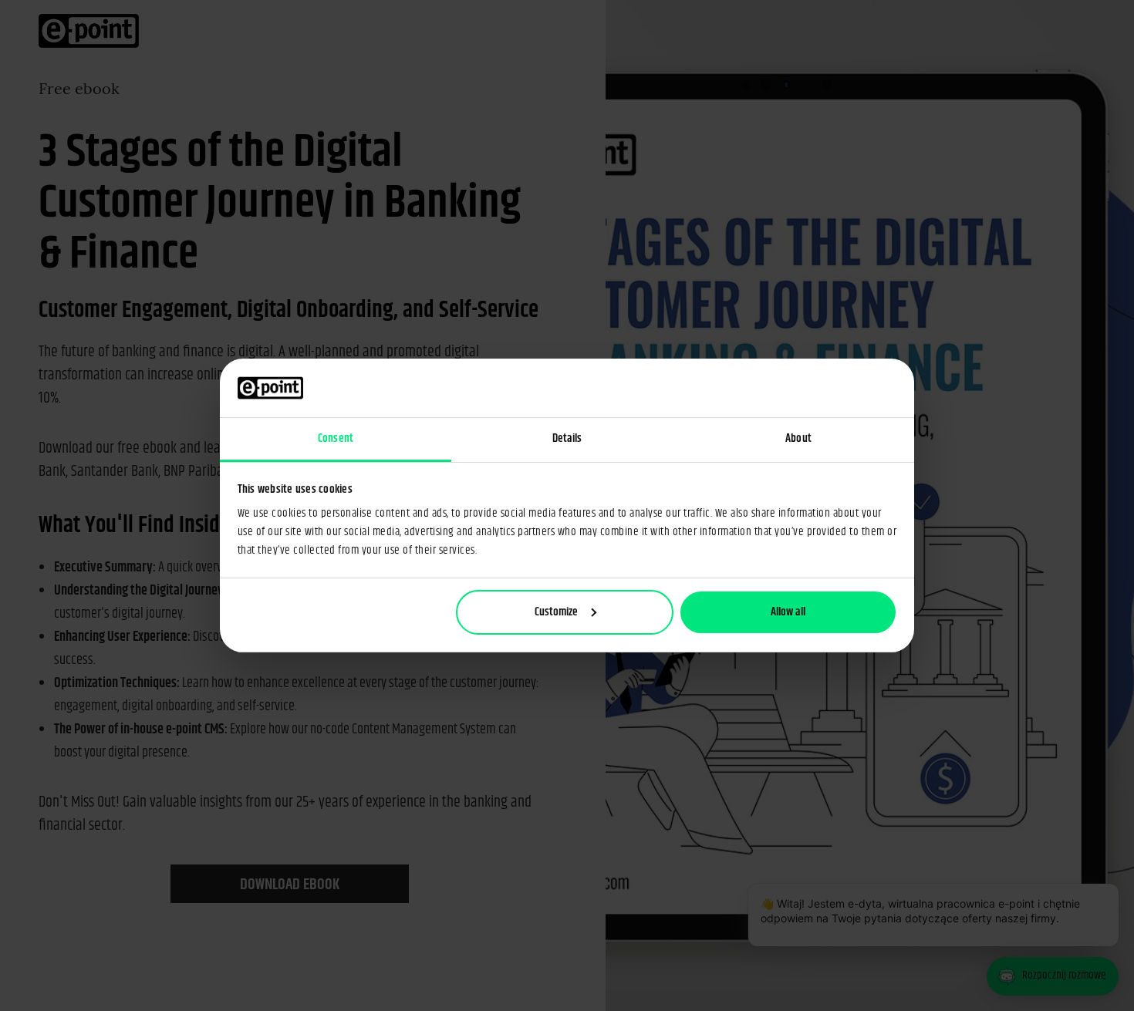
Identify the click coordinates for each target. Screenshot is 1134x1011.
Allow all (788, 612)
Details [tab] (567, 438)
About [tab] (798, 438)
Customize (556, 612)
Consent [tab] (335, 438)
